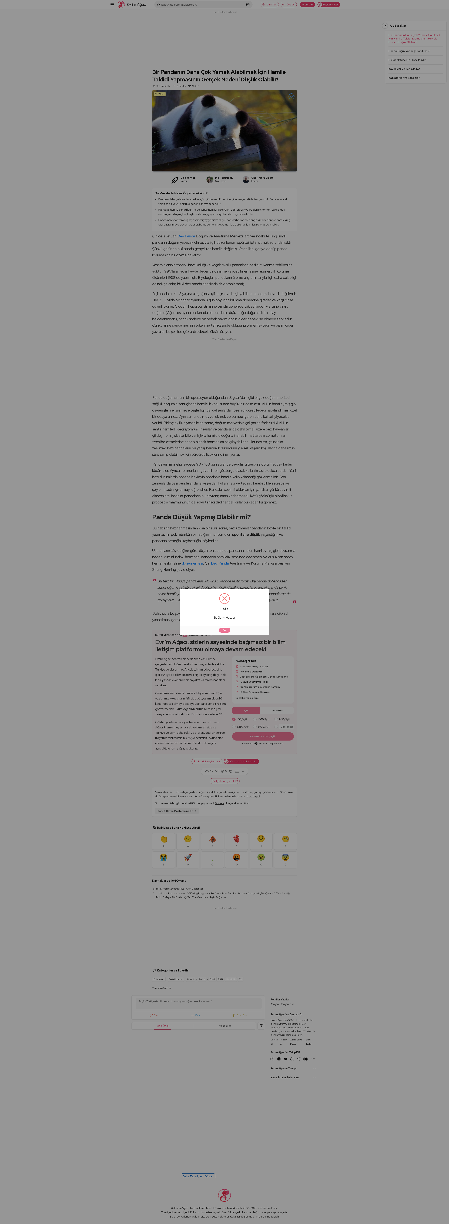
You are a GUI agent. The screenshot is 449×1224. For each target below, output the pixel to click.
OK (224, 630)
